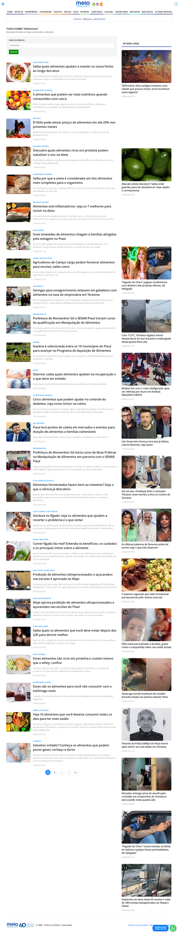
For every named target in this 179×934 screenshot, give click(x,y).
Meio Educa (147, 12)
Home (10, 12)
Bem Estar (135, 12)
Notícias (19, 12)
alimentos (99, 19)
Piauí (75, 12)
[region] (146, 124)
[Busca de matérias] (176, 4)
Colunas (108, 12)
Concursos (96, 12)
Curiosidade (46, 12)
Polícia (67, 12)
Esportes (84, 12)
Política (58, 12)
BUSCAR (13, 52)
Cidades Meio (121, 12)
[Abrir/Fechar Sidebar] (2, 4)
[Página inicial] (83, 4)
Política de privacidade (138, 925)
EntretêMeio (31, 12)
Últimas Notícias (163, 12)
